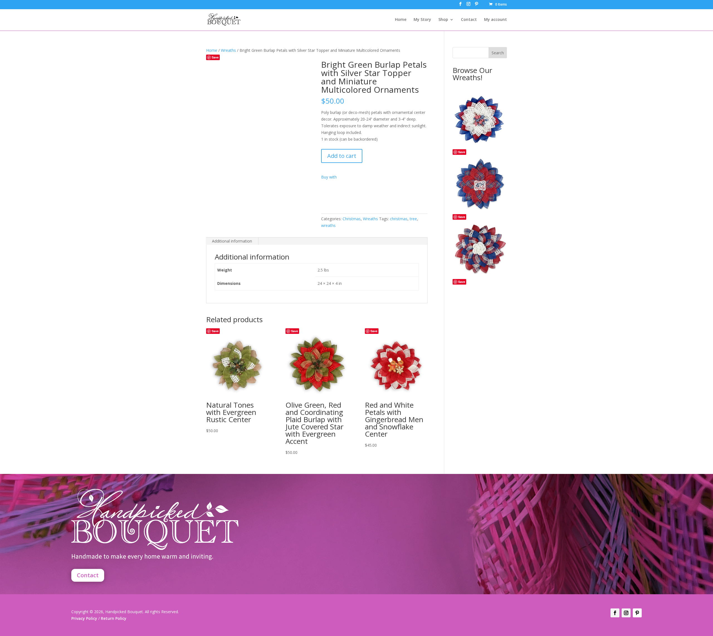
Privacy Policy (84, 618)
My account (495, 20)
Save (215, 57)
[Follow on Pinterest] (637, 612)
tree (413, 218)
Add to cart (341, 156)
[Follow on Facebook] (615, 612)
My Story (422, 20)
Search (498, 52)
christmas (398, 218)
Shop (443, 20)
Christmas (352, 218)
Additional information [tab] (232, 241)
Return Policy (113, 618)
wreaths (328, 225)
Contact (469, 20)
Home (400, 20)
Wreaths (228, 50)
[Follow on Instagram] (626, 612)
